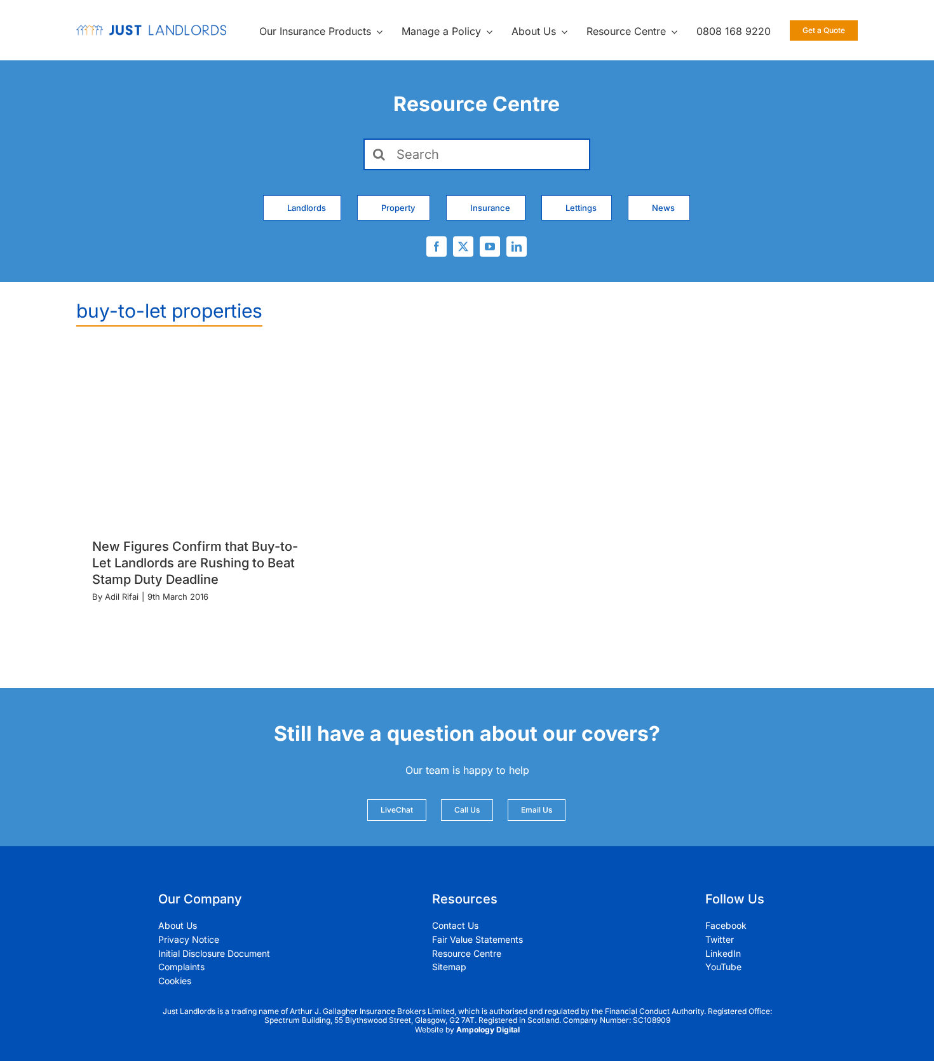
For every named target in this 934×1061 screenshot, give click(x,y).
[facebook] (436, 246)
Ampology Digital (488, 1029)
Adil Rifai (122, 596)
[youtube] (490, 246)
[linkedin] (516, 246)
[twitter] (463, 246)
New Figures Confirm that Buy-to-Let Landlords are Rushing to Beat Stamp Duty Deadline (195, 563)
